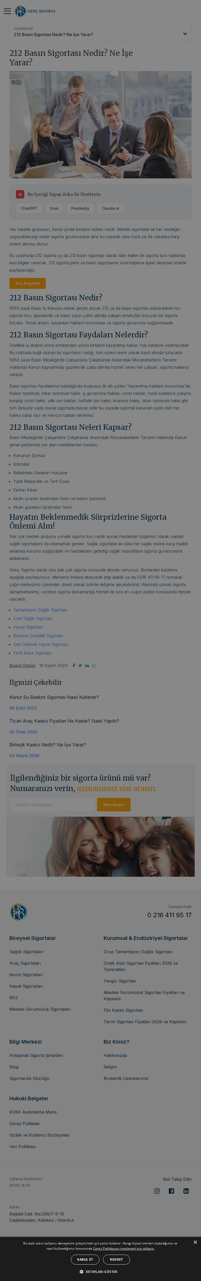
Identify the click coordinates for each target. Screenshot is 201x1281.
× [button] (195, 1242)
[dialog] (100, 1259)
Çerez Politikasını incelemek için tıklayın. (124, 1248)
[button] (100, 1271)
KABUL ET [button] (85, 1259)
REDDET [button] (116, 1259)
